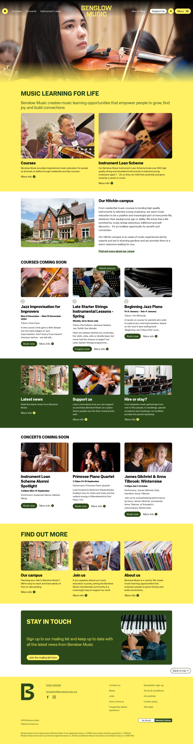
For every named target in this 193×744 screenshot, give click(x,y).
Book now (29, 344)
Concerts (31, 11)
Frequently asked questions (118, 708)
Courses (17, 11)
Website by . (30, 724)
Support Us (158, 11)
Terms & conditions (154, 690)
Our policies (150, 696)
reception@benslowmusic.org (61, 691)
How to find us (116, 701)
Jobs (111, 696)
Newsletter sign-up (154, 685)
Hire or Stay (138, 11)
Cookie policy (151, 701)
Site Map (148, 707)
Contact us (114, 685)
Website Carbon (163, 720)
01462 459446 (53, 685)
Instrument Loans (50, 11)
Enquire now (82, 349)
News (112, 690)
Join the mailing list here (43, 658)
